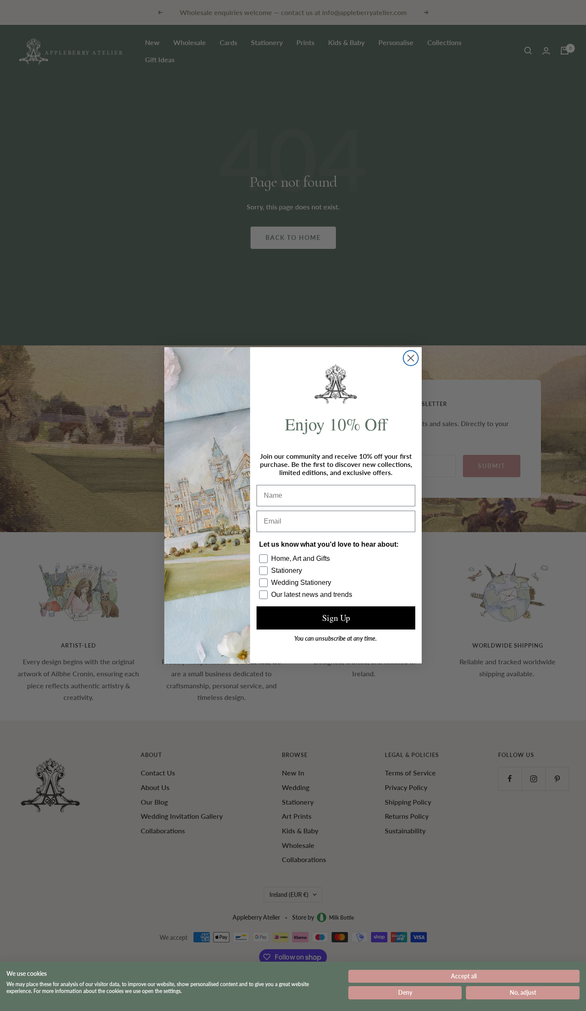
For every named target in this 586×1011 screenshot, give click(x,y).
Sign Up (336, 618)
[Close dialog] (410, 358)
